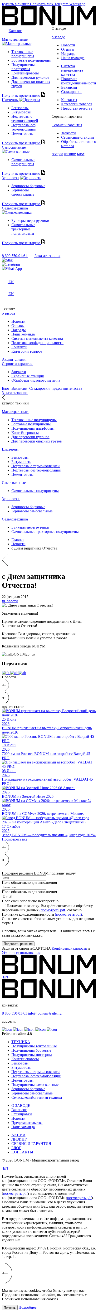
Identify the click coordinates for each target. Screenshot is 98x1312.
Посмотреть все (14, 839)
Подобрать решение (18, 944)
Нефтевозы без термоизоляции (23, 127)
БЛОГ (16, 1148)
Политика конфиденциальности (78, 81)
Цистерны (10, 100)
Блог (80, 154)
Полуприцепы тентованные (34, 1046)
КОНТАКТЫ (22, 1152)
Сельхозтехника (15, 208)
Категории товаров (76, 104)
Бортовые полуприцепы (31, 60)
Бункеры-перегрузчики (30, 221)
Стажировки (71, 92)
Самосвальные (14, 147)
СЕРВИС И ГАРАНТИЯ (31, 1144)
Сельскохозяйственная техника (36, 1097)
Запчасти (68, 133)
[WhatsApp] (49, 269)
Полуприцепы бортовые (31, 1050)
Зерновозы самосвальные (22, 192)
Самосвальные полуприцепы (23, 162)
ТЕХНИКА (20, 1042)
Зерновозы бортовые (28, 186)
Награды (68, 54)
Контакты (69, 100)
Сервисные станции (77, 137)
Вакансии (69, 87)
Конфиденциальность (69, 948)
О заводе (59, 28)
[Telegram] (49, 264)
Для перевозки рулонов (30, 77)
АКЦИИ (18, 1135)
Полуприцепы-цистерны (31, 1055)
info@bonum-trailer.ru (45, 1013)
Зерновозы (10, 178)
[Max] (49, 260)
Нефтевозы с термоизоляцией (24, 118)
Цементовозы (22, 133)
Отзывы (67, 49)
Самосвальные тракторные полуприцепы (23, 229)
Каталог (15, 31)
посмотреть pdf (15, 1193)
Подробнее (27, 1307)
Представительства (76, 108)
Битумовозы (21, 112)
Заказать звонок (47, 256)
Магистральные (15, 39)
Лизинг (70, 154)
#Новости (10, 601)
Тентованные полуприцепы (22, 54)
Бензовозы (20, 108)
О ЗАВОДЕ (20, 1105)
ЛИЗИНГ (19, 1139)
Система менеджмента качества (72, 70)
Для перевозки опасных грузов (36, 441)
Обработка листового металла (35, 380)
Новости (68, 45)
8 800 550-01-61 (14, 1013)
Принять (10, 1307)
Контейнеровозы (25, 73)
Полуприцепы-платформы (23, 67)
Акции (57, 154)
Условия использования (21, 953)
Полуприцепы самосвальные (35, 1085)
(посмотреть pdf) (52, 910)
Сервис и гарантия (67, 116)
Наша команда (72, 58)
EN (5, 977)
